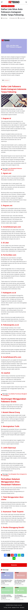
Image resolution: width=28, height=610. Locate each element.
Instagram (4, 6)
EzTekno (11, 605)
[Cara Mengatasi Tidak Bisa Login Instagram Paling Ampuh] (21, 575)
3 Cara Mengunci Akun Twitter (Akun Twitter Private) (6, 582)
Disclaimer (22, 607)
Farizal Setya (4, 18)
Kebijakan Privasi (15, 607)
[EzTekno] (14, 2)
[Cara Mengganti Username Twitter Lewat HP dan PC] (21, 590)
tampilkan (7, 80)
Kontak (9, 607)
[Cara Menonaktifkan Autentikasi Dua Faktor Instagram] (7, 590)
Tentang (5, 607)
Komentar (14, 565)
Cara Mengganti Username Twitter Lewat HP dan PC (20, 597)
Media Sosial (11, 6)
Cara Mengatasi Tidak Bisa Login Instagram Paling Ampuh (20, 582)
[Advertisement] (14, 29)
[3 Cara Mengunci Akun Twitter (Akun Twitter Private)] (7, 575)
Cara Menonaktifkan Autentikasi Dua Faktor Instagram (6, 597)
